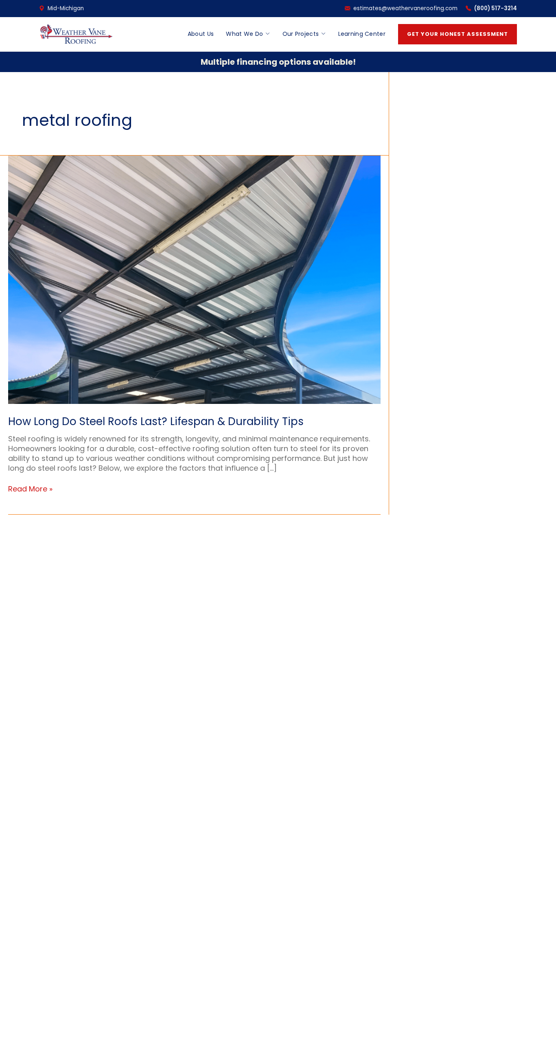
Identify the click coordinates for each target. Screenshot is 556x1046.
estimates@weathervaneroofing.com (405, 8)
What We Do (244, 34)
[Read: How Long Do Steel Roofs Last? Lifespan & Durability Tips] (194, 279)
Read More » (30, 489)
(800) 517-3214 (495, 8)
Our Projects (300, 34)
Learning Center (362, 34)
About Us (201, 34)
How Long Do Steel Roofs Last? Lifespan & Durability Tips (156, 421)
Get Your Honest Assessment (457, 34)
